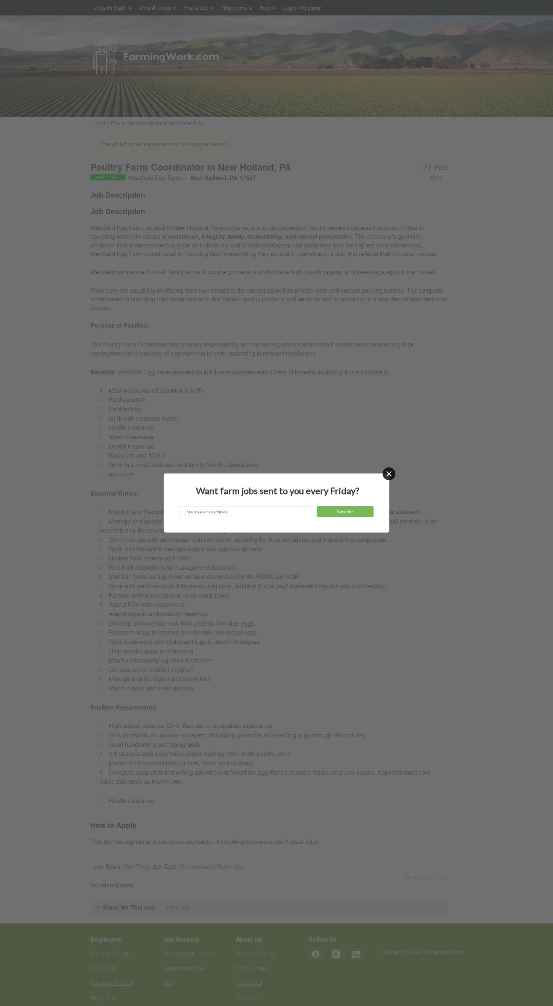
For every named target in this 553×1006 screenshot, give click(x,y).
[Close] (389, 473)
